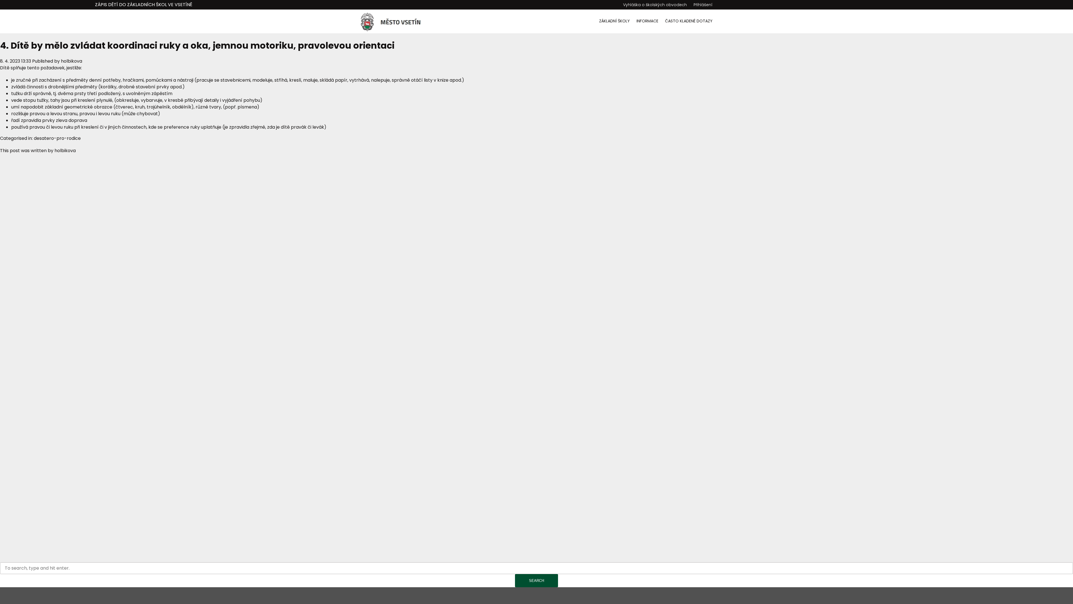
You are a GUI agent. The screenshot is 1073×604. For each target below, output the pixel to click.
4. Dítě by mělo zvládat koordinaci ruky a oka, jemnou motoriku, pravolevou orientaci (197, 45)
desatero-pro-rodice (57, 138)
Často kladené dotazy (689, 21)
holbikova (71, 61)
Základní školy (614, 21)
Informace (647, 21)
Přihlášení (703, 5)
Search (536, 581)
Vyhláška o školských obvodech (655, 5)
